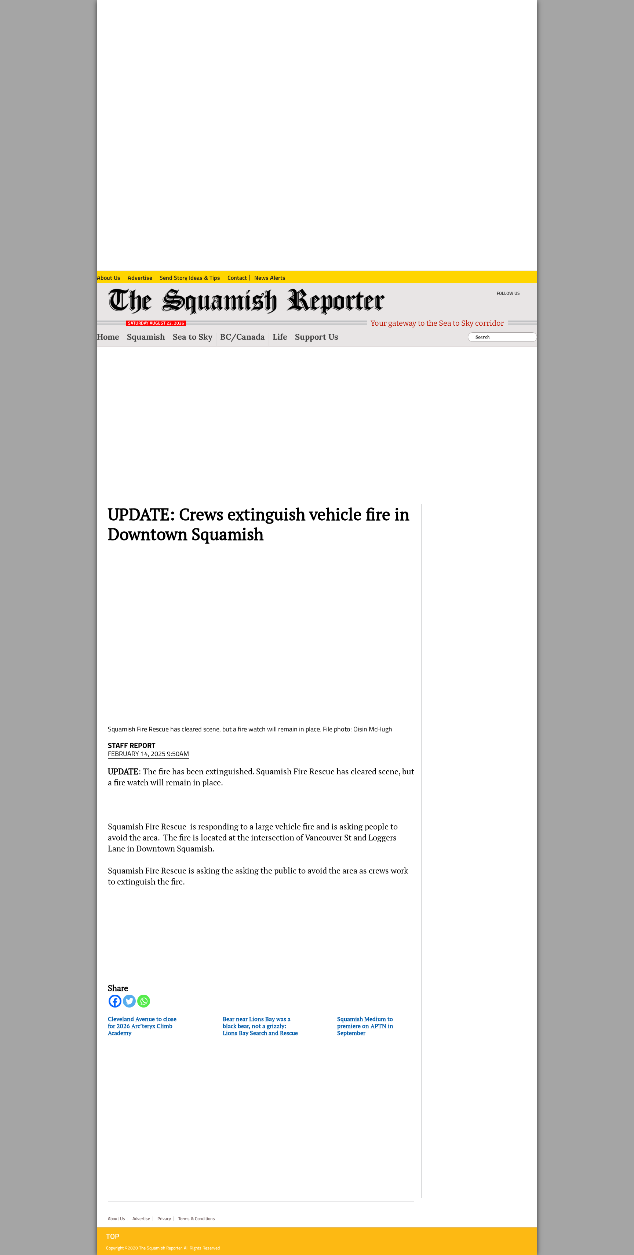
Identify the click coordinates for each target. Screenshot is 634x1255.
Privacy (164, 1218)
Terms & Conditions (196, 1218)
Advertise (141, 1218)
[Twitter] (129, 1001)
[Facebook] (115, 1001)
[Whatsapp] (143, 1001)
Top (112, 1236)
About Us (116, 1218)
